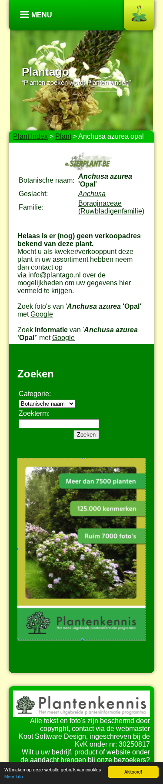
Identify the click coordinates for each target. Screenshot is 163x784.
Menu (41, 15)
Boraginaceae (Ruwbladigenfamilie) (111, 207)
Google (41, 314)
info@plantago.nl (54, 275)
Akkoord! (133, 771)
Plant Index (30, 136)
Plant (63, 136)
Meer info (13, 776)
